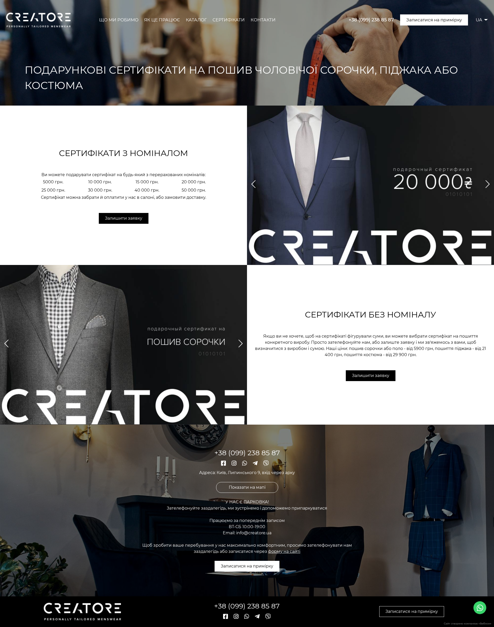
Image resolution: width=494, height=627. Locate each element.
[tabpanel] (370, 185)
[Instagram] (235, 463)
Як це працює (162, 20)
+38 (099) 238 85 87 (371, 20)
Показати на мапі (247, 487)
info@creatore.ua (253, 532)
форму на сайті (284, 551)
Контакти (263, 20)
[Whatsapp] (245, 463)
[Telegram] (256, 463)
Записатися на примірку (434, 19)
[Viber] (266, 463)
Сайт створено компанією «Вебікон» (467, 623)
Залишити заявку (123, 218)
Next (487, 184)
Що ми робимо (118, 20)
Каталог (196, 20)
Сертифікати (229, 20)
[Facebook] (224, 463)
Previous (254, 184)
